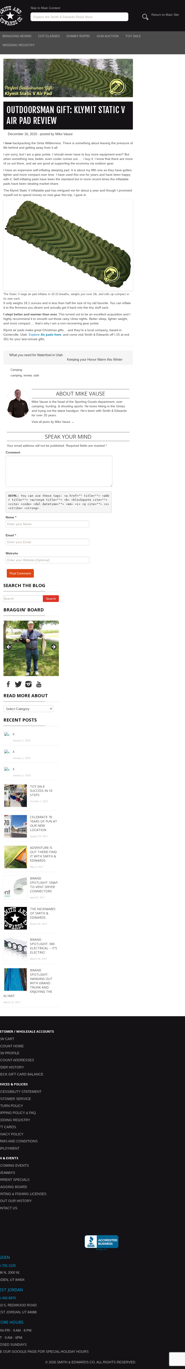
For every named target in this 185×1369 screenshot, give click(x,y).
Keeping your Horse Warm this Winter (95, 359)
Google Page (24, 1351)
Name (11, 517)
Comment (13, 452)
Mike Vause (64, 134)
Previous (9, 647)
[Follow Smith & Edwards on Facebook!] (8, 684)
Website (12, 553)
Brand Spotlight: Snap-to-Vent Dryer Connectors (44, 884)
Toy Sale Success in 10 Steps (41, 790)
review (27, 375)
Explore (45, 334)
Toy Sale (133, 36)
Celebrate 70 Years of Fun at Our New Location (43, 823)
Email (11, 535)
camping (16, 375)
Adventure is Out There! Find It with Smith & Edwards (43, 854)
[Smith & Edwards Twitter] (18, 684)
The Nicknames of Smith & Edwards (43, 913)
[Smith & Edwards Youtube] (38, 684)
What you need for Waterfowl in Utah (35, 355)
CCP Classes (49, 36)
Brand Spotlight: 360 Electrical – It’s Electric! (43, 945)
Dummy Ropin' (78, 36)
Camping (16, 369)
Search (51, 598)
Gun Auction (108, 36)
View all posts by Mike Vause (53, 422)
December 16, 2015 (22, 134)
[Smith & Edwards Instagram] (28, 684)
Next (53, 647)
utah (36, 375)
